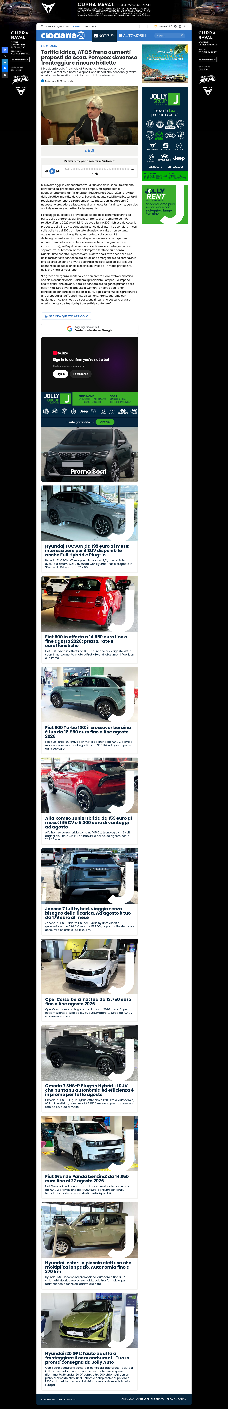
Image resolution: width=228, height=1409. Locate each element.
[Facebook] (5, 50)
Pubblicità (158, 1399)
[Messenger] (5, 68)
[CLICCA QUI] (89, 364)
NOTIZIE (105, 35)
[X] (5, 56)
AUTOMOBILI (134, 35)
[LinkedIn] (5, 62)
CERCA (105, 422)
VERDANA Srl (48, 1399)
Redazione (50, 81)
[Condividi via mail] (5, 75)
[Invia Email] (57, 81)
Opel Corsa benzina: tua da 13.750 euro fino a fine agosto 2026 (114, 26)
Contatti (142, 1399)
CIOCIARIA (49, 46)
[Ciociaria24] (63, 35)
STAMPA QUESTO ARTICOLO (68, 316)
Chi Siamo (127, 1399)
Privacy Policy (176, 1399)
